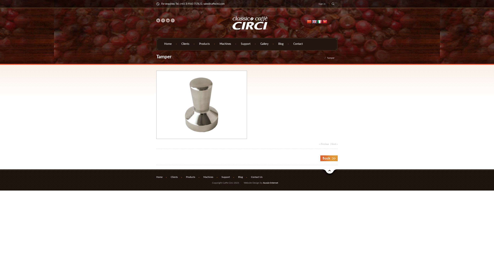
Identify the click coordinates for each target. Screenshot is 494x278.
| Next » (334, 144)
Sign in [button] (322, 4)
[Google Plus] (173, 21)
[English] (314, 21)
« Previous (324, 144)
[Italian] (319, 21)
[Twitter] (158, 21)
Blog (280, 44)
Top (330, 172)
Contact (298, 44)
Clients (185, 44)
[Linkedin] (168, 21)
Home (168, 44)
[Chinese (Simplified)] (309, 21)
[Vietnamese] (324, 21)
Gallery (264, 44)
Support (245, 44)
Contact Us (256, 177)
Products (204, 44)
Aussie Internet (270, 183)
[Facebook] (163, 21)
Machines (225, 44)
